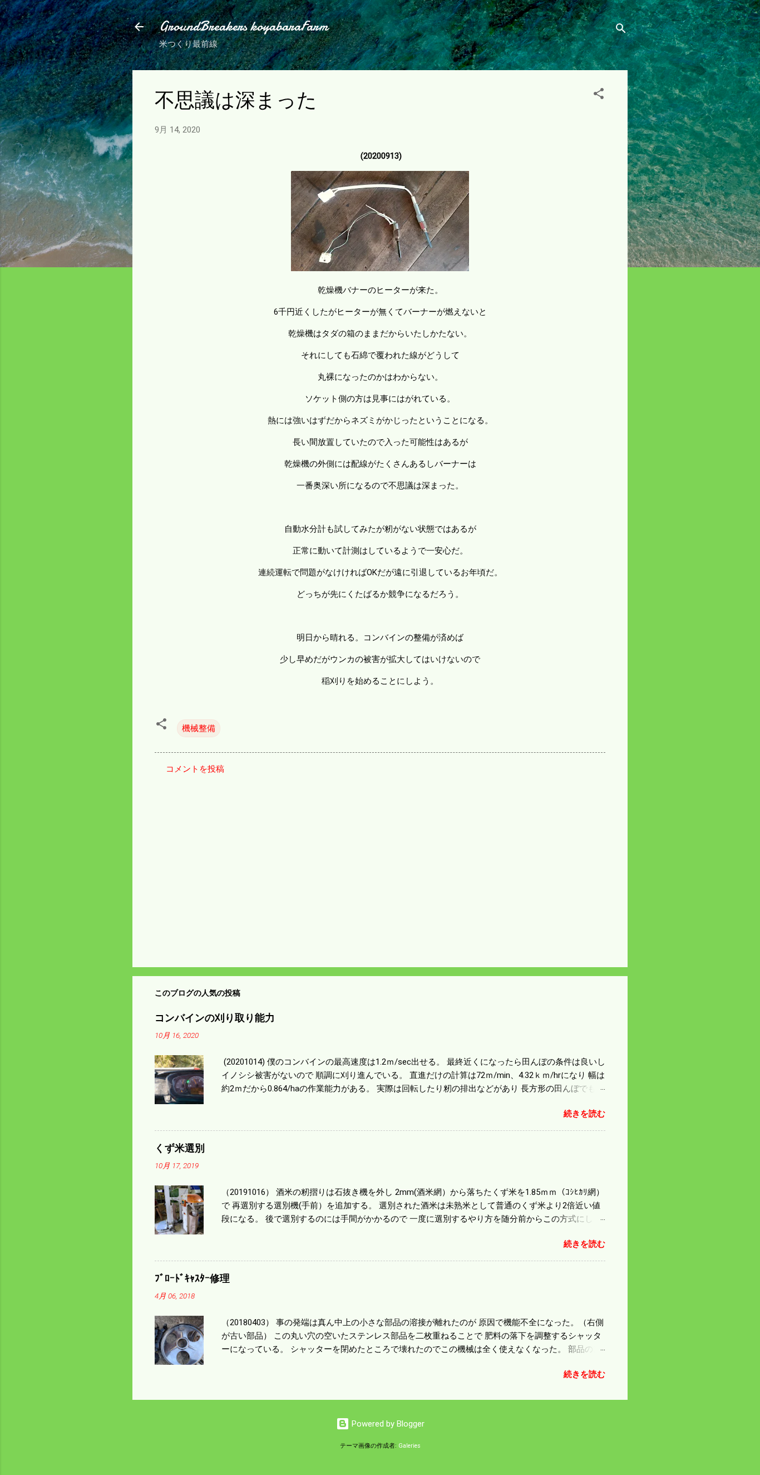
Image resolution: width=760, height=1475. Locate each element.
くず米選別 (180, 1148)
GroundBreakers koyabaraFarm (243, 26)
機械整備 (198, 728)
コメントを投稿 (195, 769)
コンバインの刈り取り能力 (215, 1018)
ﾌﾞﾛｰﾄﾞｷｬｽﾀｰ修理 (192, 1279)
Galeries (409, 1445)
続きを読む (584, 1114)
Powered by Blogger (387, 1424)
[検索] (621, 30)
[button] (598, 95)
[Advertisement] (380, 864)
